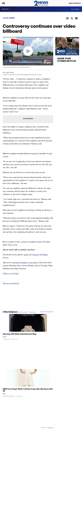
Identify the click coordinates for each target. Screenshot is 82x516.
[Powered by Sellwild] (50, 427)
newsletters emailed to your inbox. (25, 262)
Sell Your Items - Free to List (27, 312)
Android (35, 254)
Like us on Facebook (11, 283)
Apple (26, 254)
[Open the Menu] (3, 3)
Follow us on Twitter (10, 273)
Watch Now (74, 3)
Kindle (45, 254)
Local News (9, 18)
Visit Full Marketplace (46, 312)
